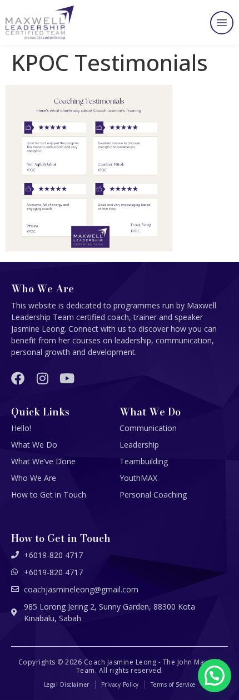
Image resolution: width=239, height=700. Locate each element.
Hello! (21, 428)
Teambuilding (144, 461)
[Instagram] (42, 378)
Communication (148, 428)
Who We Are (33, 478)
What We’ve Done (43, 461)
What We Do (34, 444)
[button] (221, 22)
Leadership (139, 444)
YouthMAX (138, 478)
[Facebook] (17, 378)
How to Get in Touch (48, 494)
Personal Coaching (153, 494)
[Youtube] (66, 378)
